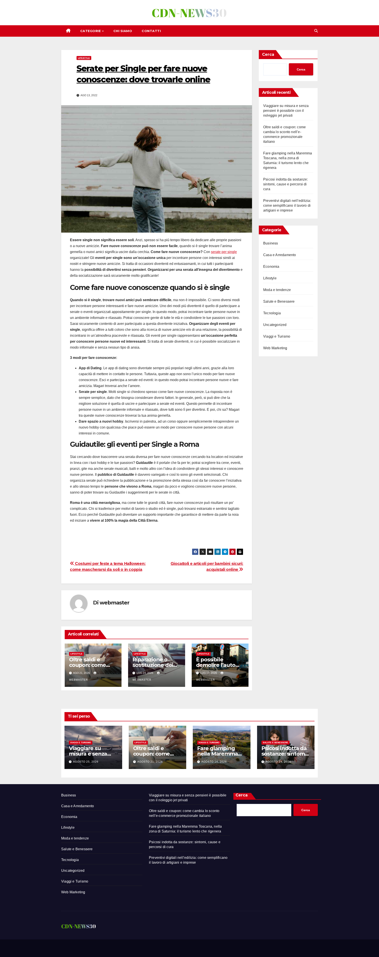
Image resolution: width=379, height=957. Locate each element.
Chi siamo (122, 31)
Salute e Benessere (279, 301)
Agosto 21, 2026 (150, 761)
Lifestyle (84, 58)
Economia (271, 266)
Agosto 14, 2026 (214, 761)
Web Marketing (275, 348)
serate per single (224, 252)
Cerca (268, 54)
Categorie (91, 31)
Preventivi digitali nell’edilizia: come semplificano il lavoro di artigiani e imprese (287, 205)
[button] (316, 31)
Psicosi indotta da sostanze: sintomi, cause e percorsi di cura (285, 184)
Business (270, 243)
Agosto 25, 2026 (85, 761)
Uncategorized (275, 325)
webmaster (114, 602)
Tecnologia (272, 313)
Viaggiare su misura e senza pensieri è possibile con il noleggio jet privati (286, 110)
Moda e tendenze (277, 290)
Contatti (151, 31)
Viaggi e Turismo (276, 336)
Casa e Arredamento (279, 255)
